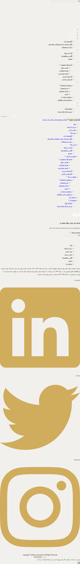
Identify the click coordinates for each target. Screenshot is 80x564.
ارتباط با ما (72, 103)
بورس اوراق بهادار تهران (64, 112)
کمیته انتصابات (63, 71)
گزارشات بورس (67, 76)
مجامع (70, 59)
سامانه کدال (68, 109)
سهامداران (73, 106)
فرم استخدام (64, 88)
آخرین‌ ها (73, 50)
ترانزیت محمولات (67, 47)
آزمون (66, 94)
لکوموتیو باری (68, 41)
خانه (75, 29)
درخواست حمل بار (66, 97)
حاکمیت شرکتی (71, 62)
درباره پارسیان (71, 32)
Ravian (44, 557)
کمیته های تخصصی (66, 65)
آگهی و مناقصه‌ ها (67, 56)
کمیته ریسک (64, 68)
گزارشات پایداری (67, 79)
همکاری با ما (72, 82)
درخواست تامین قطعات (65, 100)
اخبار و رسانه (68, 53)
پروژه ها (73, 38)
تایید (79, 562)
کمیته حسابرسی (63, 73)
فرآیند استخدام (63, 91)
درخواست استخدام (66, 85)
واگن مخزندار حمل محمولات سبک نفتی (60, 44)
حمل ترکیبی (72, 35)
